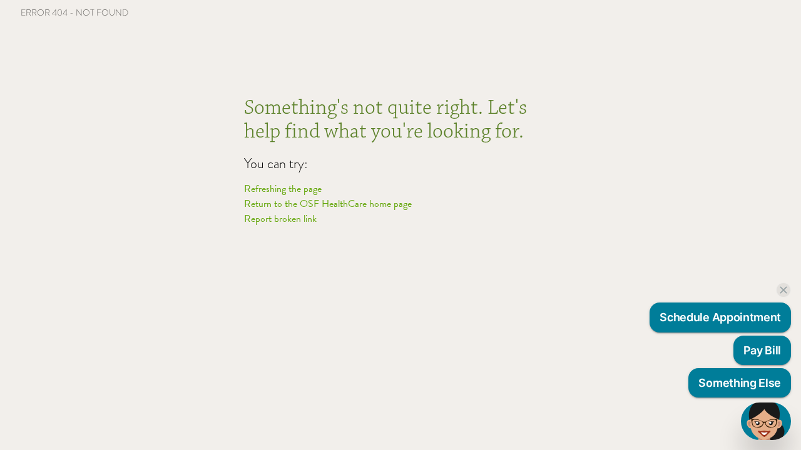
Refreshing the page (283, 188)
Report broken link (280, 218)
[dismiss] (783, 290)
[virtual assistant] (766, 421)
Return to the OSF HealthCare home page (328, 203)
